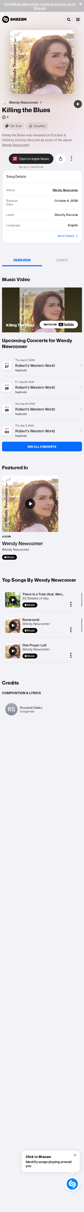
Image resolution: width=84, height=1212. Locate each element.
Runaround (30, 620)
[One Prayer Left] (13, 651)
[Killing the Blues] (78, 104)
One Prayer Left (34, 645)
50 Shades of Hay (35, 598)
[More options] (71, 159)
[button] (81, 4)
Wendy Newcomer (15, 145)
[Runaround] (13, 625)
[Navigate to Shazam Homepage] (14, 19)
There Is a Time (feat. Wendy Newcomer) (53, 594)
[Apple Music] (9, 557)
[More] (70, 604)
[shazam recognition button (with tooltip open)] (72, 1184)
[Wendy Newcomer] (30, 518)
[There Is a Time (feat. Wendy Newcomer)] (13, 600)
